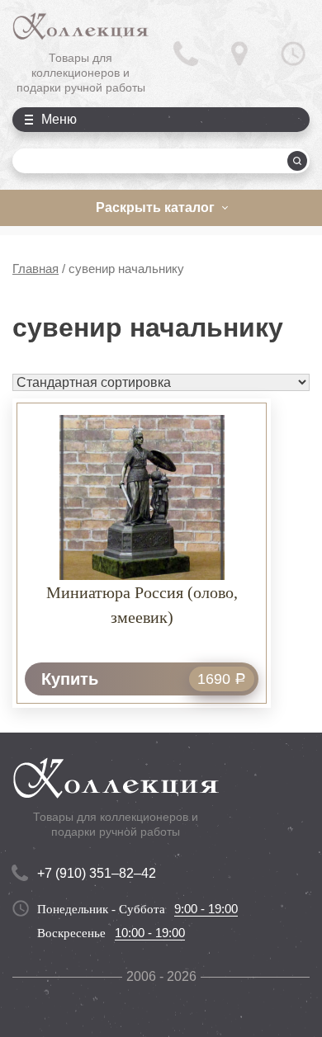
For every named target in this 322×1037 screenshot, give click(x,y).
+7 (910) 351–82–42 (96, 873)
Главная (35, 269)
